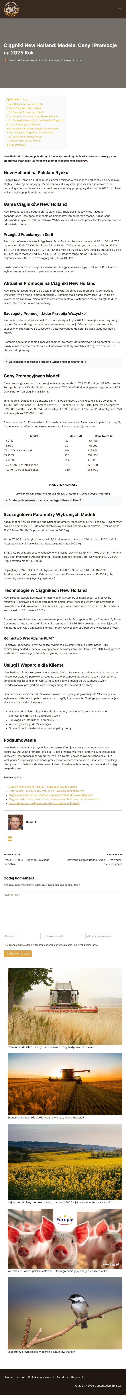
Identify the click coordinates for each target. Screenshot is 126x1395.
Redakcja (62, 1377)
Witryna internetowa (99, 936)
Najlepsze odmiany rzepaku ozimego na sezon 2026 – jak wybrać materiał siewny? (59, 1202)
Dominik (13, 60)
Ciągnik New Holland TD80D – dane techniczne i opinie (43, 786)
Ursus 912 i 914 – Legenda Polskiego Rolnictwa (26, 859)
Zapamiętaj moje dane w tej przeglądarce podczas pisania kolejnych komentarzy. (52, 944)
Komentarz (12, 894)
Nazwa (10, 936)
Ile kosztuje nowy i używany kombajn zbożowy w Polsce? (44, 803)
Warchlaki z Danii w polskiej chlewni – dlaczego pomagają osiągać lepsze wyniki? (58, 1271)
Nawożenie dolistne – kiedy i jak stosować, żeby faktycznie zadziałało (51, 1047)
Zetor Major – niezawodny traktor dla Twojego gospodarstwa (46, 790)
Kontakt (20, 1377)
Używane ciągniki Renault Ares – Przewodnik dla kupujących (94, 859)
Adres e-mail (55, 936)
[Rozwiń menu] (119, 9)
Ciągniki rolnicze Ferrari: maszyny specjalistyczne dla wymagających (51, 795)
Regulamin (77, 1377)
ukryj (25, 99)
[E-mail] (10, 839)
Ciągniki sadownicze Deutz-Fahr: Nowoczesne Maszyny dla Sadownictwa (54, 799)
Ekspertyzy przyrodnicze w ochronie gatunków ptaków (41, 1351)
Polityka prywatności (41, 1377)
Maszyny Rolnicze (73, 60)
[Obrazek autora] (6, 60)
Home (9, 1377)
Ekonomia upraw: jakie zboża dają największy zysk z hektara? (46, 1117)
